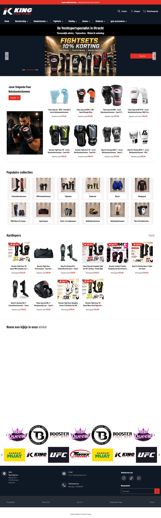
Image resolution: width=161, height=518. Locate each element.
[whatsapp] (139, 478)
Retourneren (46, 502)
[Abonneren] (157, 491)
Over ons (79, 502)
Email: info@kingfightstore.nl (77, 475)
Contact (152, 502)
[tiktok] (131, 478)
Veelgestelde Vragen (116, 502)
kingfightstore (77, 514)
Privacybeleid (11, 502)
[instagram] (124, 478)
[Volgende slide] (154, 56)
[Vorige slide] (7, 56)
